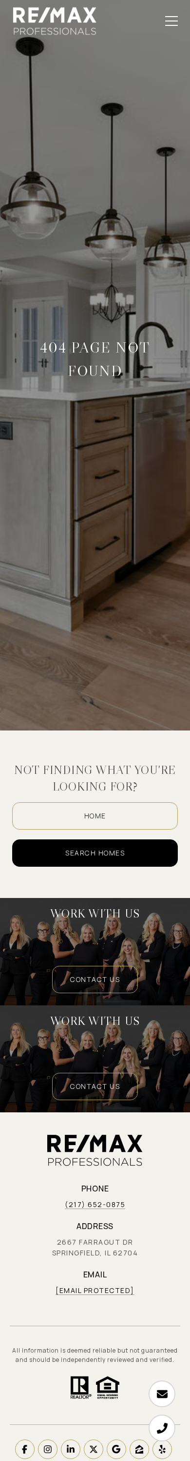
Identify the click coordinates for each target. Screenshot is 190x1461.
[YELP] (162, 1449)
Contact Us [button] (95, 979)
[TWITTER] (93, 1449)
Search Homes (95, 852)
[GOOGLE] (116, 1449)
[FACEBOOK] (25, 1449)
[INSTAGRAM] (47, 1449)
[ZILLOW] (139, 1449)
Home (95, 815)
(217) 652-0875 (95, 1204)
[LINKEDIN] (70, 1449)
